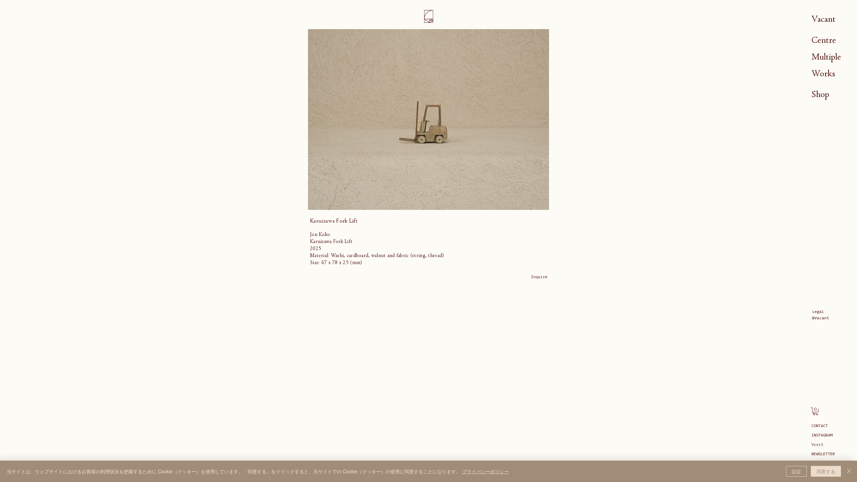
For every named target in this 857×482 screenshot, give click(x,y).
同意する (825, 471)
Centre (823, 40)
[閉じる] (849, 471)
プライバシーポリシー (485, 471)
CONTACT (819, 425)
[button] (815, 411)
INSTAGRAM (822, 434)
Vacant (823, 19)
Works (823, 73)
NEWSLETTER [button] (823, 453)
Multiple (826, 57)
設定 (796, 471)
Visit (817, 444)
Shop (820, 94)
